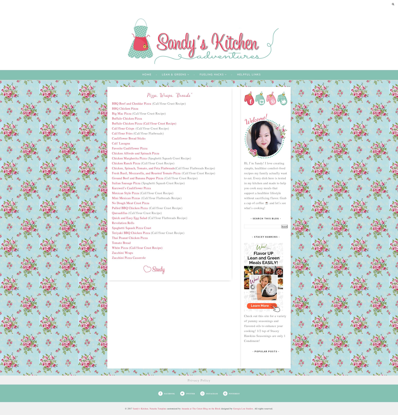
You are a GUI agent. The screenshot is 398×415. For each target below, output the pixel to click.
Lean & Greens (174, 75)
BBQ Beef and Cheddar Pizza (131, 103)
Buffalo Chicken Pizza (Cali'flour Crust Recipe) (144, 123)
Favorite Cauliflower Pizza (129, 148)
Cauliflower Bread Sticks (129, 138)
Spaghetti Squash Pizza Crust (131, 228)
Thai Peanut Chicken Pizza (130, 238)
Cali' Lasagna (121, 143)
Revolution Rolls (123, 223)
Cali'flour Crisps (123, 128)
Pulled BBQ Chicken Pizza (130, 208)
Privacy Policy (199, 380)
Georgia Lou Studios (243, 408)
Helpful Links (249, 75)
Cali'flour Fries (122, 133)
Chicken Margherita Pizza (130, 158)
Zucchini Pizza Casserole (129, 258)
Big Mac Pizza (122, 113)
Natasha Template (158, 408)
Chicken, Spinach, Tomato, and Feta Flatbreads (143, 168)
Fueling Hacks (212, 75)
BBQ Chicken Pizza (125, 108)
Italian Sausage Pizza (126, 183)
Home (146, 75)
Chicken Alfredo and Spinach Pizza (135, 153)
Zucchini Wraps (122, 253)
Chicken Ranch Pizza (126, 163)
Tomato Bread (121, 243)
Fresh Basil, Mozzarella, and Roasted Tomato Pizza (146, 173)
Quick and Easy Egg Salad (129, 218)
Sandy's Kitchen (140, 408)
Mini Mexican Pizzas (126, 198)
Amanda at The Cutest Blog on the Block (201, 408)
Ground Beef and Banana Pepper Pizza (137, 178)
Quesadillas (120, 213)
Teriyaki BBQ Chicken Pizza (131, 233)
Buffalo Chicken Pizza (127, 118)
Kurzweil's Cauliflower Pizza (131, 188)
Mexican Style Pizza (125, 193)
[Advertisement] (169, 309)
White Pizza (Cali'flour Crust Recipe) (137, 248)
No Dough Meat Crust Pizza (130, 203)
